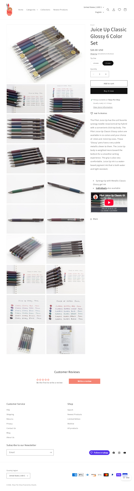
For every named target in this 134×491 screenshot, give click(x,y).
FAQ (8, 410)
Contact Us (11, 428)
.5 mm (108, 63)
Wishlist (71, 423)
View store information (103, 107)
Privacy (9, 423)
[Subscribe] (51, 452)
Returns (10, 419)
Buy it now (109, 91)
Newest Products (75, 414)
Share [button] (95, 219)
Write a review (84, 381)
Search (70, 410)
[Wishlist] (119, 10)
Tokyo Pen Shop (17, 485)
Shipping (93, 54)
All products (73, 428)
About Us (10, 437)
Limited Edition (74, 419)
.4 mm (97, 64)
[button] (32, 9)
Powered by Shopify (29, 485)
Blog (8, 433)
